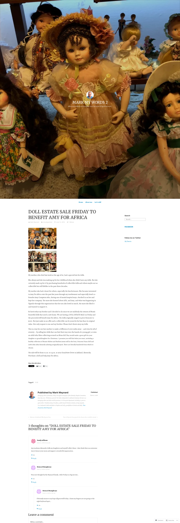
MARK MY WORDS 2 (90, 102)
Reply (34, 458)
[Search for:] (135, 219)
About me (88, 202)
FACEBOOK (129, 227)
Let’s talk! (98, 202)
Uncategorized (47, 222)
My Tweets (128, 241)
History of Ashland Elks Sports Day (39, 417)
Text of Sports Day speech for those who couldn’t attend (79, 417)
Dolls (36, 382)
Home (81, 202)
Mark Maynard (34, 222)
